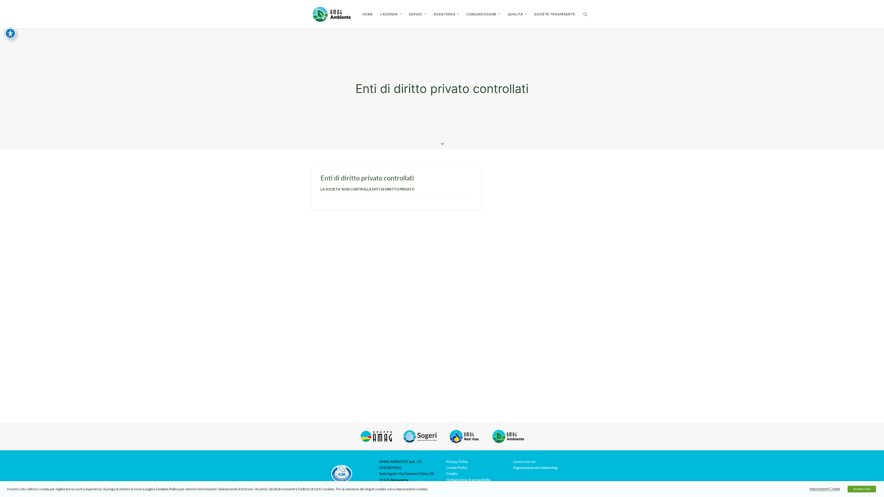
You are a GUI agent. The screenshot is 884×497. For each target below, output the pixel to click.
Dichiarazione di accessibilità (468, 480)
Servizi (415, 14)
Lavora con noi (524, 461)
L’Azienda (389, 14)
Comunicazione (482, 14)
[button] (587, 14)
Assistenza (444, 14)
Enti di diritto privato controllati (367, 178)
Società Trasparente (554, 14)
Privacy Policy (457, 461)
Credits (451, 473)
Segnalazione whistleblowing (535, 467)
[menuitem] (367, 14)
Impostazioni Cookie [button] (824, 489)
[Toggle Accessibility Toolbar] (10, 33)
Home (367, 14)
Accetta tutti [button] (861, 489)
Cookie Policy (456, 467)
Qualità (515, 14)
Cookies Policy (167, 489)
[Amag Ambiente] (331, 14)
